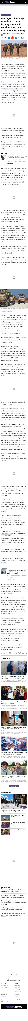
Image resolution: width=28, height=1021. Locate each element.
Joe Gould (10, 163)
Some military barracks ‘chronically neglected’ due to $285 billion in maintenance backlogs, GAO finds (14, 902)
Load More (14, 786)
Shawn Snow (11, 579)
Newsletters (17, 987)
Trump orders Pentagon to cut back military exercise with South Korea (18, 830)
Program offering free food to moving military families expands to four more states (14, 753)
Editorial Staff (4, 1001)
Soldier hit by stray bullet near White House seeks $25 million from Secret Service (13, 777)
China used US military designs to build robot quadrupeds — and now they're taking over (12, 810)
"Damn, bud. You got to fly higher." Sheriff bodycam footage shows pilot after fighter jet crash (18, 824)
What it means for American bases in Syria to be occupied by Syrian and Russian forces (16, 571)
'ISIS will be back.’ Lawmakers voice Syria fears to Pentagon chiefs (17, 157)
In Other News (5, 658)
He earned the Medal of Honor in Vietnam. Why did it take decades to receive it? (13, 890)
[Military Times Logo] (10, 2)
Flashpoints (6, 15)
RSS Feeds (17, 989)
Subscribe (17, 985)
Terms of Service (5, 987)
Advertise (3, 996)
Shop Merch (18, 991)
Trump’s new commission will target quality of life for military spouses (14, 702)
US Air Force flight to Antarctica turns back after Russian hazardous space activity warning (13, 915)
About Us (17, 996)
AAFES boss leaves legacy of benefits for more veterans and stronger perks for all (12, 677)
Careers (17, 998)
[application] (14, 801)
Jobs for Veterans (19, 1000)
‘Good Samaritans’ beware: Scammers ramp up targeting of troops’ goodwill (13, 728)
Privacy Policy (4, 985)
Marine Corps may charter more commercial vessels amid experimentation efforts (13, 908)
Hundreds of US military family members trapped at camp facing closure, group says (13, 896)
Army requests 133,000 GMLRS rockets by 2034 (17, 815)
